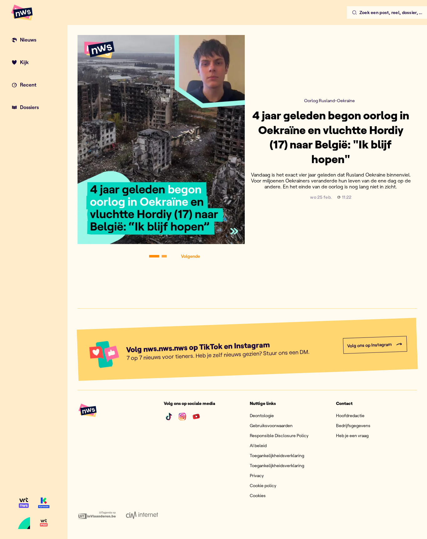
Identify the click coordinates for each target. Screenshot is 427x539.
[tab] (154, 256)
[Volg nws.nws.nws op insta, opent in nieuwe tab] (183, 417)
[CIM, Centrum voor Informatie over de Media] (142, 515)
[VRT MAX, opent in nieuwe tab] (44, 523)
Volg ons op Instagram (369, 345)
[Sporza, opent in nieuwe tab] (24, 523)
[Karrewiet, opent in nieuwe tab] (44, 503)
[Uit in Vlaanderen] (97, 515)
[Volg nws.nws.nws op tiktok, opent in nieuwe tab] (169, 417)
